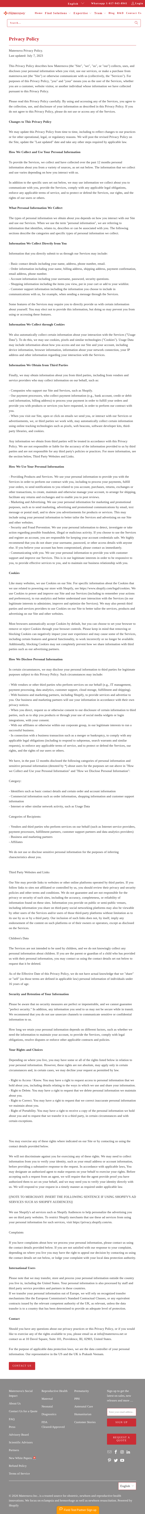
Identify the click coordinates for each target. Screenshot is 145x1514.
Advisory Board (19, 1434)
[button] (58, 13)
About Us (15, 1403)
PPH (77, 1398)
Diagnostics (49, 1414)
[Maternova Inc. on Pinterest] (109, 1460)
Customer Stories (85, 1422)
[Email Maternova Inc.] (109, 1452)
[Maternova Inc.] (15, 13)
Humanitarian (82, 1414)
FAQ (11, 1419)
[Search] (136, 23)
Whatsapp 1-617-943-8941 (109, 3)
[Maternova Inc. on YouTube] (122, 1460)
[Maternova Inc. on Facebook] (116, 1452)
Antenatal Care (83, 1406)
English (73, 3)
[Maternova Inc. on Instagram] (122, 1452)
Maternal (47, 1398)
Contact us (22, 1365)
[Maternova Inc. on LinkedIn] (128, 1452)
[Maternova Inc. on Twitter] (116, 1460)
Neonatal (47, 1406)
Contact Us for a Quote (23, 1411)
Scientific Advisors (21, 1442)
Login (139, 3)
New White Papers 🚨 (22, 1458)
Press (12, 1427)
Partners (14, 1450)
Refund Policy (18, 1466)
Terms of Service (19, 1473)
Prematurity (81, 1391)
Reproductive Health (55, 1391)
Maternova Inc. (28, 1495)
